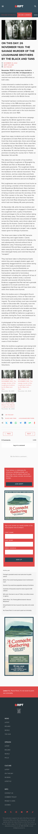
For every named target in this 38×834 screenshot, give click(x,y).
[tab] (8, 15)
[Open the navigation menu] (2, 6)
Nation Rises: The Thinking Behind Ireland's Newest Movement (17, 600)
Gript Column (9, 65)
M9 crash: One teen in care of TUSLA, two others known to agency (18, 595)
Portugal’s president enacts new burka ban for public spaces (17, 575)
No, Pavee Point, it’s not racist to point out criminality (17, 610)
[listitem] (19, 722)
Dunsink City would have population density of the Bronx (18, 585)
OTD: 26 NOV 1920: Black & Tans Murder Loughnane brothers (8, 405)
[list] (19, 726)
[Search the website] (35, 6)
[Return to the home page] (19, 705)
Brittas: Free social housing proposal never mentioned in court (18, 581)
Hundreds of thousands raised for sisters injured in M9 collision (17, 590)
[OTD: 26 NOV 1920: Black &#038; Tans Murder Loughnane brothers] (9, 398)
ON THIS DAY (8, 67)
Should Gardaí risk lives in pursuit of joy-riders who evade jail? (18, 606)
